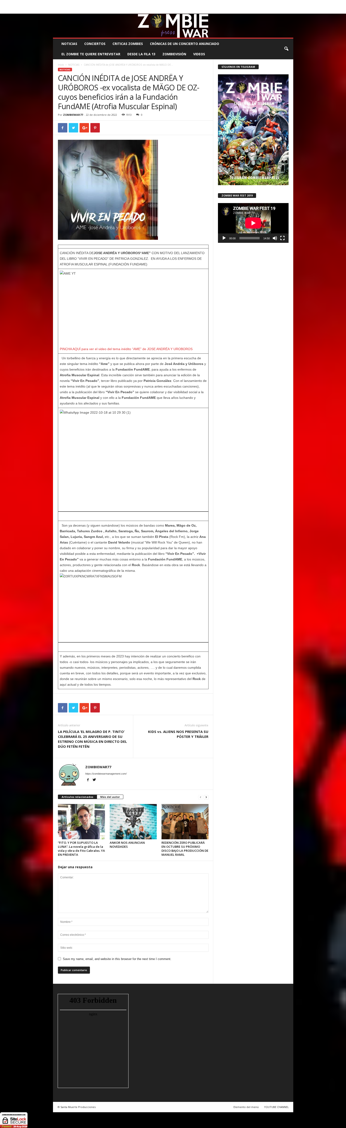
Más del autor (110, 797)
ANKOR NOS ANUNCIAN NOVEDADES (127, 844)
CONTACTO (232, 3)
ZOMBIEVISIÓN (174, 54)
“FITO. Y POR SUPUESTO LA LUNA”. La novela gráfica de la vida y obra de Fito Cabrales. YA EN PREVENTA (81, 848)
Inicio (61, 64)
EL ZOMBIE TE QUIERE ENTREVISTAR (90, 54)
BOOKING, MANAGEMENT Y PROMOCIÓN (80, 3)
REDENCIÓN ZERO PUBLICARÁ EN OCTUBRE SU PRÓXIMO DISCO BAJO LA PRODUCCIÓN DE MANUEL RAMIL (184, 848)
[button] (286, 49)
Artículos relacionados (77, 797)
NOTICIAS (69, 43)
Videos (199, 54)
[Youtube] (290, 10)
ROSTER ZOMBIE (255, 3)
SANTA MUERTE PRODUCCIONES (132, 3)
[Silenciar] (275, 238)
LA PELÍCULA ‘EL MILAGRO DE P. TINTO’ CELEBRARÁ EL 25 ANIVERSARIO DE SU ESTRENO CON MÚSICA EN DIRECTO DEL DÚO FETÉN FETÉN (92, 739)
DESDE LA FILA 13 (141, 54)
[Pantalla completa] (282, 238)
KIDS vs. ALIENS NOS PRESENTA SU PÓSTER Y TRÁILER (178, 734)
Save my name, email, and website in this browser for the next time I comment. (117, 959)
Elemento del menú (246, 1107)
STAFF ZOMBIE (211, 3)
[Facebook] (268, 10)
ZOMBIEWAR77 (73, 114)
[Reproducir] (224, 238)
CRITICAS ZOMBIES (128, 43)
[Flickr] (275, 10)
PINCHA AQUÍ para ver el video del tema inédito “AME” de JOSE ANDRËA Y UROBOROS (126, 349)
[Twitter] (282, 10)
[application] (253, 223)
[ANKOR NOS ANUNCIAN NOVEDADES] (133, 821)
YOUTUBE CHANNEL (276, 1107)
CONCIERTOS (94, 43)
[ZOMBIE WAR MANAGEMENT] (173, 26)
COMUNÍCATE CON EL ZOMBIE (178, 3)
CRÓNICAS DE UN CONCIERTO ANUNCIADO (184, 43)
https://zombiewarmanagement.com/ (106, 773)
